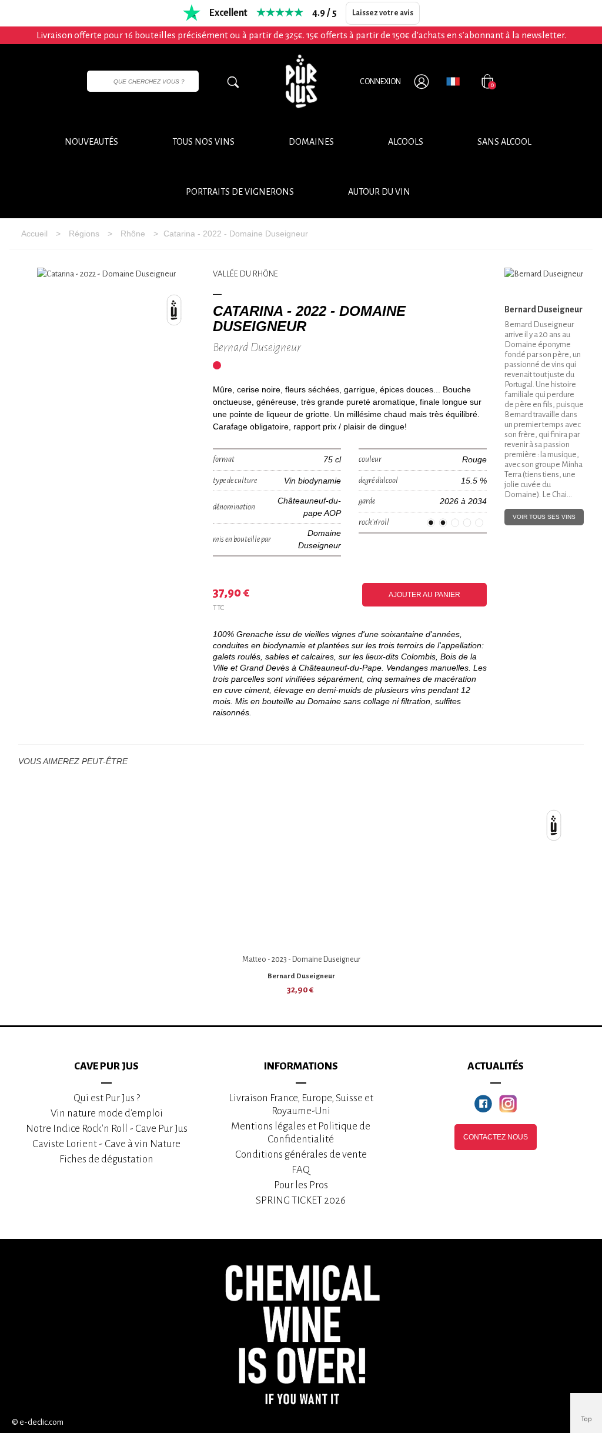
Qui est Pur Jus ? (106, 1098)
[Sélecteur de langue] (453, 81)
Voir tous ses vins (544, 517)
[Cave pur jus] (301, 81)
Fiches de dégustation (106, 1159)
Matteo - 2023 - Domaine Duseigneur (301, 959)
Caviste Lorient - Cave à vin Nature (106, 1143)
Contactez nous (495, 1137)
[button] (379, 191)
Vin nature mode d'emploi (107, 1113)
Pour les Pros (301, 1185)
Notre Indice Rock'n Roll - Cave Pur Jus (107, 1128)
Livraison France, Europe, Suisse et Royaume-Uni (301, 1104)
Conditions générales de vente (301, 1154)
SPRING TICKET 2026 (301, 1200)
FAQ (301, 1169)
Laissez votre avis (382, 13)
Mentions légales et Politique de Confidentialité (300, 1133)
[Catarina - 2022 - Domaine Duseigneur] (106, 274)
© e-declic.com (37, 1422)
